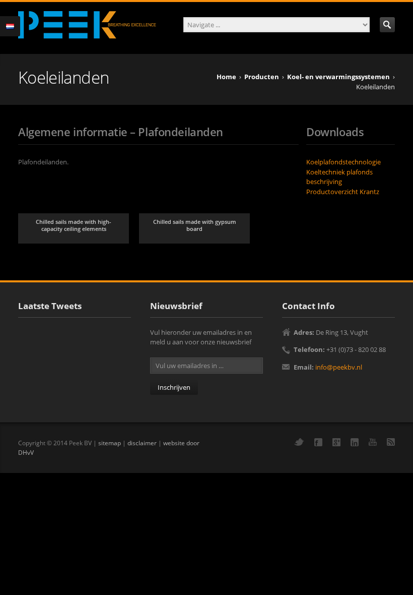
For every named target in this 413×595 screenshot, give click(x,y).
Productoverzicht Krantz (342, 191)
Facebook (318, 442)
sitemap (109, 443)
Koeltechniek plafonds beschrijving (339, 177)
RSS (391, 442)
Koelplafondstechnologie (343, 161)
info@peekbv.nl (338, 367)
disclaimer (142, 443)
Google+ (336, 442)
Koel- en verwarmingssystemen (338, 76)
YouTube (373, 442)
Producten (261, 76)
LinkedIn (355, 442)
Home (226, 76)
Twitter (299, 442)
